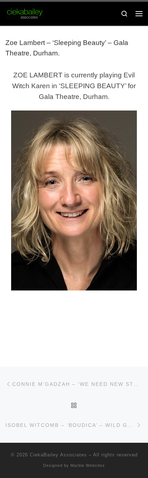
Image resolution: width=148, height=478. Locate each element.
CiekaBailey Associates (58, 454)
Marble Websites (87, 465)
